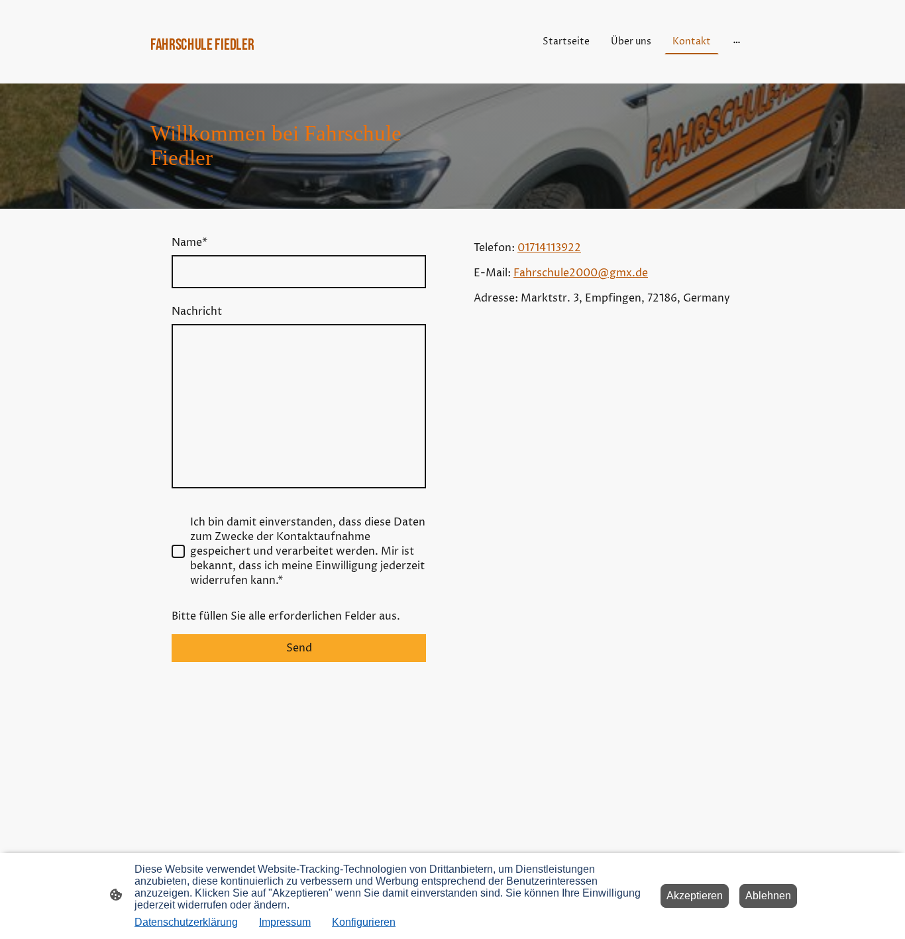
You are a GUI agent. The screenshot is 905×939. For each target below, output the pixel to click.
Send (299, 648)
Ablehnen (768, 895)
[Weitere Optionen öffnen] (736, 42)
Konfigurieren (364, 922)
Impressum (285, 922)
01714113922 (549, 248)
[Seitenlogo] (247, 66)
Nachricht (197, 311)
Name (189, 242)
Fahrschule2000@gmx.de (580, 273)
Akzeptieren (694, 895)
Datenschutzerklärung (186, 922)
